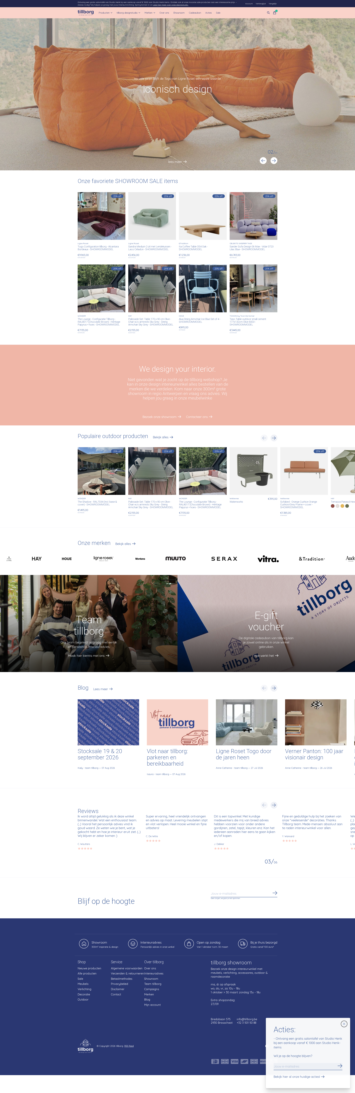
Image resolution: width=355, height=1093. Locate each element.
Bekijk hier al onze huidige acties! (297, 1077)
